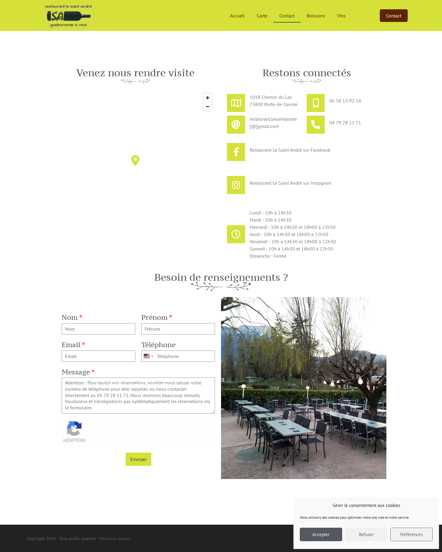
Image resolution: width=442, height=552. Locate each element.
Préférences (411, 534)
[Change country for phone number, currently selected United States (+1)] (148, 356)
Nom (72, 317)
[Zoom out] (207, 106)
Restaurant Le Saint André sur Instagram (290, 183)
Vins (341, 16)
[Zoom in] (207, 97)
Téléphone (158, 345)
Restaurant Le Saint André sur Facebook (290, 150)
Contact (287, 16)
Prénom (156, 317)
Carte (262, 16)
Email (73, 345)
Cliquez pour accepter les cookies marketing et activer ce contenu (138, 387)
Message (78, 372)
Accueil (237, 16)
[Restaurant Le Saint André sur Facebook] (236, 152)
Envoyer (138, 459)
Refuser (366, 534)
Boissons (316, 16)
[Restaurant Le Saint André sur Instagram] (236, 185)
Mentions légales (114, 538)
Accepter (321, 534)
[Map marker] (135, 161)
